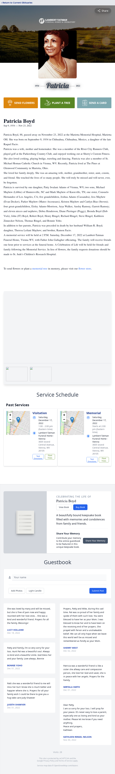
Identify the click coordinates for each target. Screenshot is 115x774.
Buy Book (80, 507)
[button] (18, 420)
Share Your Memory (95, 540)
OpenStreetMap (60, 765)
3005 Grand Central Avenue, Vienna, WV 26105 (46, 446)
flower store (84, 268)
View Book (64, 507)
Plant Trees (50, 456)
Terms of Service (66, 761)
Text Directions (38, 457)
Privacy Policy (49, 761)
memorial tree (39, 268)
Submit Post (98, 590)
